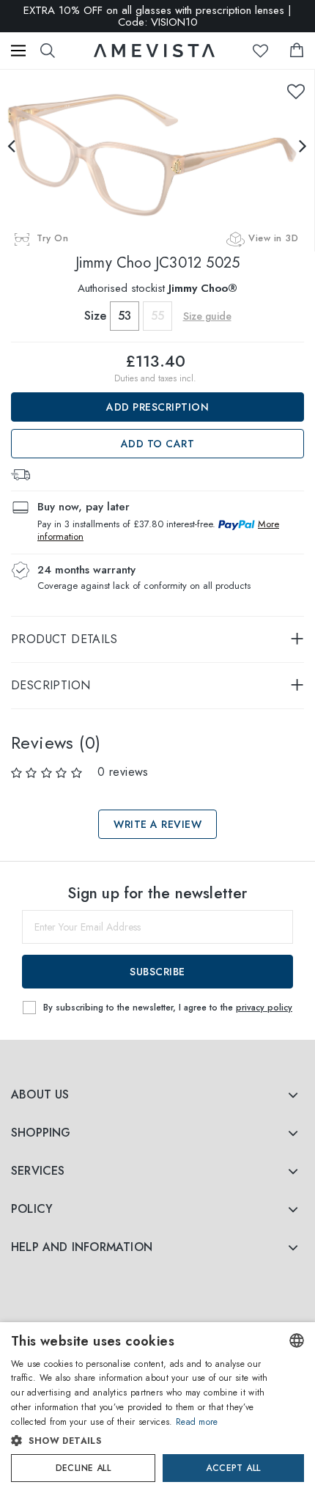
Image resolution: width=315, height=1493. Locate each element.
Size (95, 315)
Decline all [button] (83, 1468)
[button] (143, 1441)
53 (124, 315)
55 (157, 315)
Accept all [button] (233, 1468)
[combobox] (296, 1340)
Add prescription (157, 407)
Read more (197, 1421)
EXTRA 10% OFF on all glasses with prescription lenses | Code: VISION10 (157, 16)
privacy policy (264, 1007)
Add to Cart (158, 443)
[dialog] (157, 1407)
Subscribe (157, 971)
